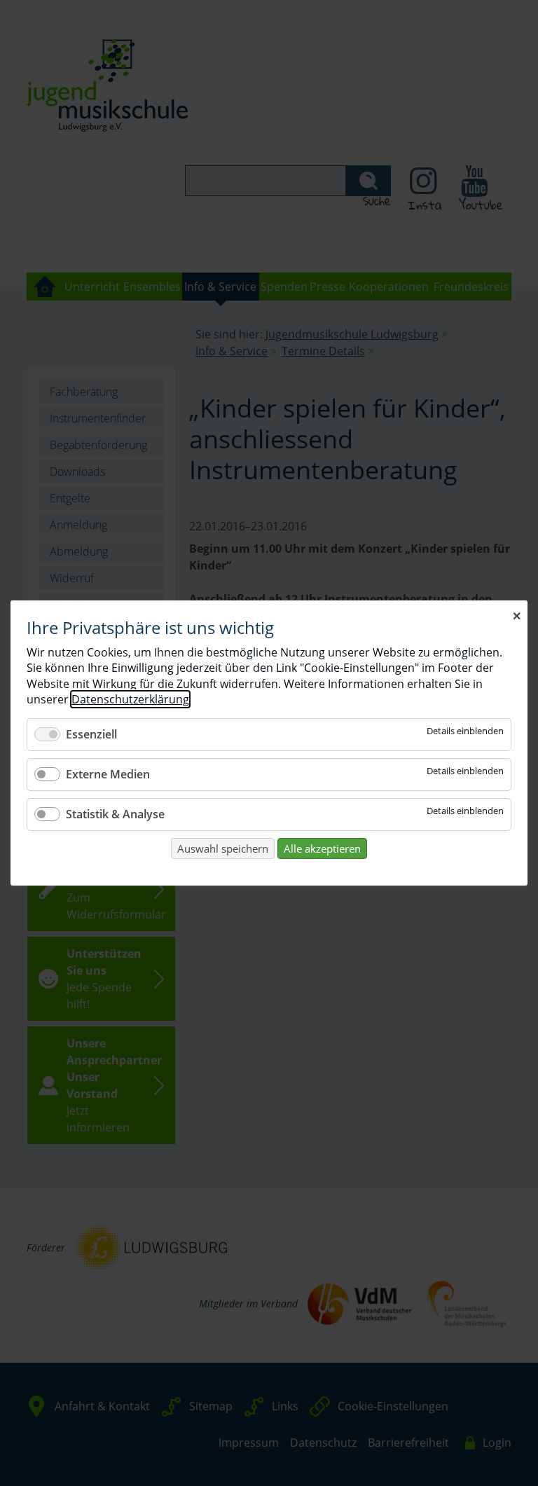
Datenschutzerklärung (130, 699)
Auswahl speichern (222, 848)
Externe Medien (108, 774)
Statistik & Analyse (115, 814)
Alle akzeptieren (322, 848)
